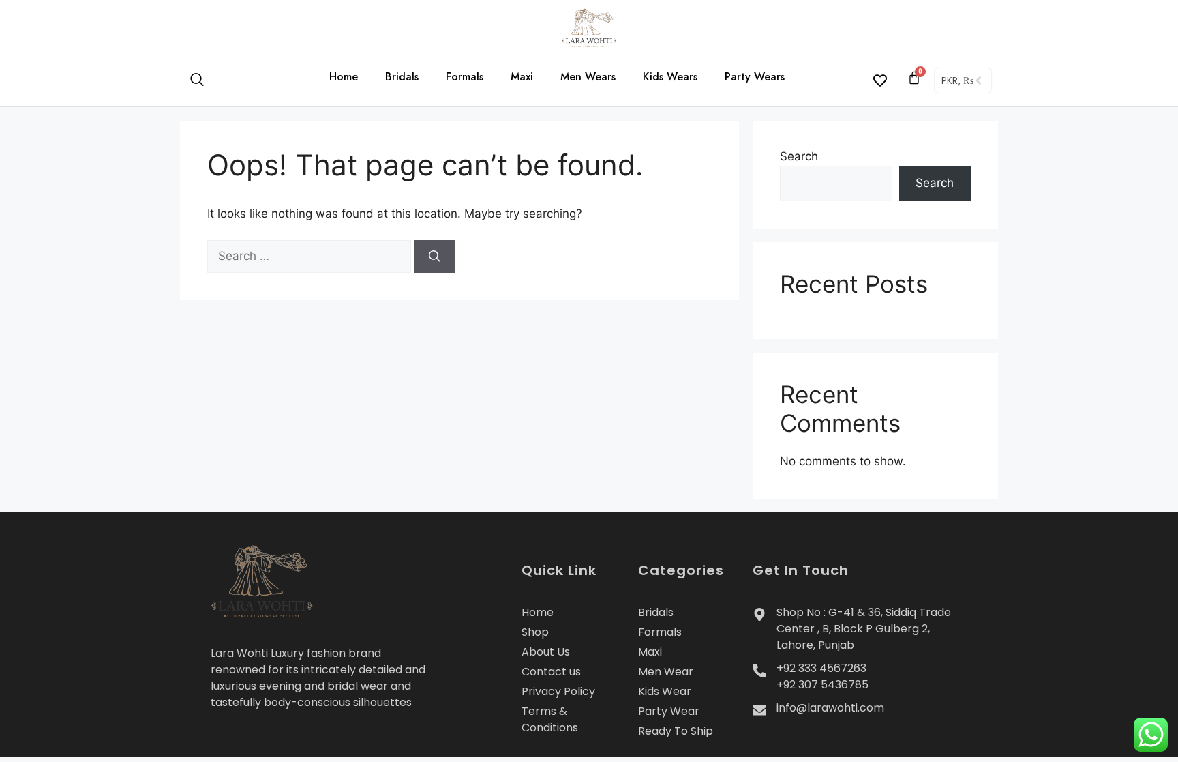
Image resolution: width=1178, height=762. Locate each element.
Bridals (402, 77)
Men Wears (588, 77)
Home (343, 77)
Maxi (522, 77)
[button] (203, 80)
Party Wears (755, 77)
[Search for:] (310, 256)
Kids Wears (670, 77)
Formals (464, 77)
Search (799, 156)
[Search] (434, 256)
